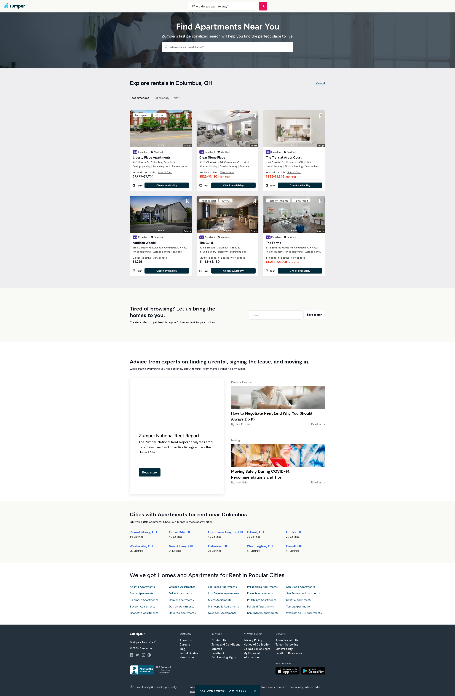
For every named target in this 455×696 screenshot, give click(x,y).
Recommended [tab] (139, 97)
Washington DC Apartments (304, 612)
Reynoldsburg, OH (143, 532)
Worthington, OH (260, 546)
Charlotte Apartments (144, 612)
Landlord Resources (288, 653)
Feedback (218, 653)
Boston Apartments (142, 606)
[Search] (263, 6)
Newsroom (187, 657)
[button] (288, 671)
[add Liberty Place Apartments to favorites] (188, 115)
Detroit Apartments (181, 606)
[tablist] (227, 98)
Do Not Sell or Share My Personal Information (256, 653)
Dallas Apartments (180, 593)
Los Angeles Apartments (223, 593)
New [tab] (177, 97)
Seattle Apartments (299, 599)
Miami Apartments (219, 599)
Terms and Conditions (226, 644)
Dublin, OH (294, 532)
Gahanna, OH (218, 546)
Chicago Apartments (182, 586)
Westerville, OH (141, 546)
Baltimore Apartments (144, 599)
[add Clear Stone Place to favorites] (254, 115)
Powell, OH (294, 546)
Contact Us (219, 640)
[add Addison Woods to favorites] (188, 201)
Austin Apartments (141, 593)
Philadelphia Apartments (262, 586)
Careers (185, 644)
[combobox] (222, 6)
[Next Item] (187, 129)
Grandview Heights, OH (225, 532)
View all (320, 83)
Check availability (166, 185)
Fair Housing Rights (224, 657)
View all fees (165, 172)
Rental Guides (189, 653)
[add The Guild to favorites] (254, 201)
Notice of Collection (256, 644)
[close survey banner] (255, 690)
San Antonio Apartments (263, 612)
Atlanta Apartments (142, 586)
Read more (149, 472)
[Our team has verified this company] (152, 152)
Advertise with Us (286, 640)
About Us (186, 640)
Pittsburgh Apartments (261, 599)
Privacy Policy (252, 640)
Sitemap (217, 648)
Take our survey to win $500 (222, 690)
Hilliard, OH (255, 532)
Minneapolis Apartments (223, 606)
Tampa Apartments (298, 606)
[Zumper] (15, 6)
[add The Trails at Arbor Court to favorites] (321, 115)
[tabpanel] (227, 191)
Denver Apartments (181, 599)
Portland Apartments (260, 606)
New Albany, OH (181, 546)
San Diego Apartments (300, 586)
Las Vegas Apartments (222, 586)
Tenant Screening (286, 644)
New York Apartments (222, 612)
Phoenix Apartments (260, 593)
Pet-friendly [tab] (161, 97)
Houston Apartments (182, 612)
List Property (284, 648)
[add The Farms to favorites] (321, 201)
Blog (182, 648)
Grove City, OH (180, 532)
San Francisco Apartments (303, 593)
